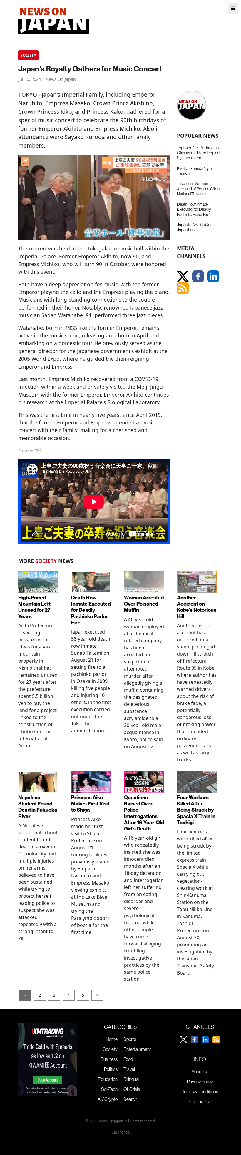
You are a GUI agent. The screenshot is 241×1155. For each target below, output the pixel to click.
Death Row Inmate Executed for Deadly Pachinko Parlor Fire (194, 209)
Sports (129, 1039)
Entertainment (137, 1049)
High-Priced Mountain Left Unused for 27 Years (34, 607)
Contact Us (199, 1101)
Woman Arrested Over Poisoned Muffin (144, 604)
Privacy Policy (200, 1081)
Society (110, 1049)
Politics (111, 1069)
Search (130, 1099)
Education (108, 1079)
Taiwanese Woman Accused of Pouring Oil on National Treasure (198, 188)
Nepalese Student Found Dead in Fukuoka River (37, 807)
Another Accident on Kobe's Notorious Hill (196, 607)
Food (128, 1059)
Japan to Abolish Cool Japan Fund (195, 227)
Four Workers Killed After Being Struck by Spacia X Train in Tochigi (196, 810)
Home (112, 1039)
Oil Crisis (131, 1089)
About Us (199, 1071)
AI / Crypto (108, 1099)
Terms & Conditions (200, 1091)
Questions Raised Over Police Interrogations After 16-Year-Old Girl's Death (144, 813)
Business (109, 1059)
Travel (129, 1069)
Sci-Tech (109, 1089)
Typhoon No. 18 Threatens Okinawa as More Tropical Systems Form (198, 153)
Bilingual (131, 1079)
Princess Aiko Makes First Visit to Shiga (90, 804)
